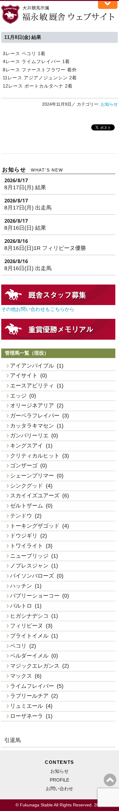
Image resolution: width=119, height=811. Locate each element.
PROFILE (59, 780)
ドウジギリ (24, 536)
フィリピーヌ (26, 626)
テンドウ (21, 516)
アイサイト (24, 375)
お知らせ (109, 104)
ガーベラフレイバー (35, 416)
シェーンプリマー (32, 476)
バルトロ (21, 606)
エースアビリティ (32, 386)
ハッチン (21, 586)
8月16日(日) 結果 (25, 228)
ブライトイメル (29, 636)
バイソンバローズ (32, 576)
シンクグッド (26, 486)
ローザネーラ (26, 716)
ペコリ (18, 646)
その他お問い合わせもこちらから (37, 309)
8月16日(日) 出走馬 (28, 268)
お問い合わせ (59, 788)
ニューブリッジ (29, 556)
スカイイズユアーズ (35, 495)
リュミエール (26, 706)
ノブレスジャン (29, 566)
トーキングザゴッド (35, 526)
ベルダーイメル (29, 656)
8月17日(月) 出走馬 (28, 208)
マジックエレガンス (35, 666)
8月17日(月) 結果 (25, 187)
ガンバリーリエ (29, 435)
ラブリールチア (29, 696)
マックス (21, 676)
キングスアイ (26, 446)
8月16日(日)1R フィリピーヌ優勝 (45, 248)
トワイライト (26, 546)
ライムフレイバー (32, 686)
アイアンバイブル (32, 366)
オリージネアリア (32, 405)
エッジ (18, 396)
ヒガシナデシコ (29, 616)
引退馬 (12, 740)
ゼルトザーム (26, 506)
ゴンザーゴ (24, 465)
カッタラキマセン (32, 426)
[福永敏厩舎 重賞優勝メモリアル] (58, 338)
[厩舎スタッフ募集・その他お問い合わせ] (58, 303)
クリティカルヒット (35, 456)
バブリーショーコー (35, 596)
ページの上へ (110, 779)
